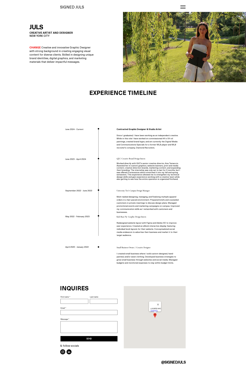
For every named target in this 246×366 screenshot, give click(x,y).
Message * (64, 319)
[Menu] (183, 7)
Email (63, 308)
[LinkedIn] (68, 351)
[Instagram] (62, 351)
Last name (94, 297)
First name (65, 297)
